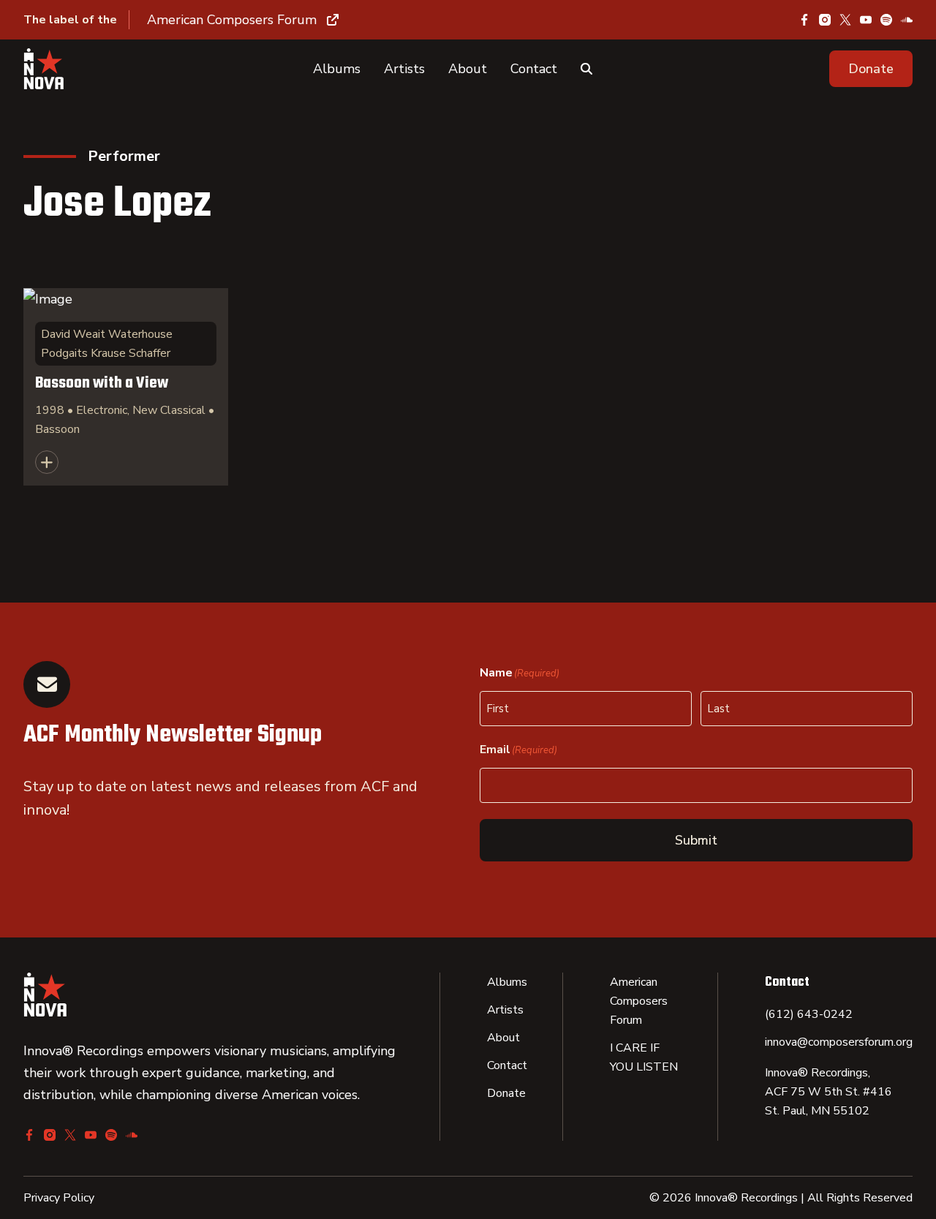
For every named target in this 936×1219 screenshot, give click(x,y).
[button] (871, 68)
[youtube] (866, 20)
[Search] (586, 68)
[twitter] (845, 20)
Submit (696, 840)
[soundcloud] (907, 20)
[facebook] (804, 20)
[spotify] (886, 20)
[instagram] (825, 20)
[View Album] (125, 387)
